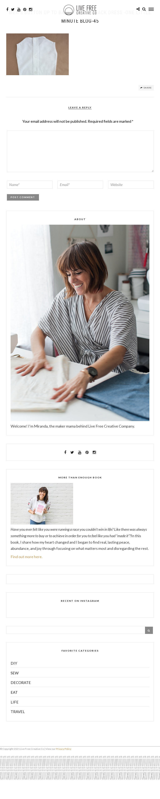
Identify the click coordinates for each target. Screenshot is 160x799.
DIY (14, 663)
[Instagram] (30, 9)
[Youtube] (18, 9)
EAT (14, 692)
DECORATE (21, 682)
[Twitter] (72, 452)
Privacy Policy (63, 748)
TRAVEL (18, 711)
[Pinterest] (24, 9)
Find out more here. (26, 556)
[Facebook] (65, 452)
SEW (15, 673)
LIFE (15, 702)
